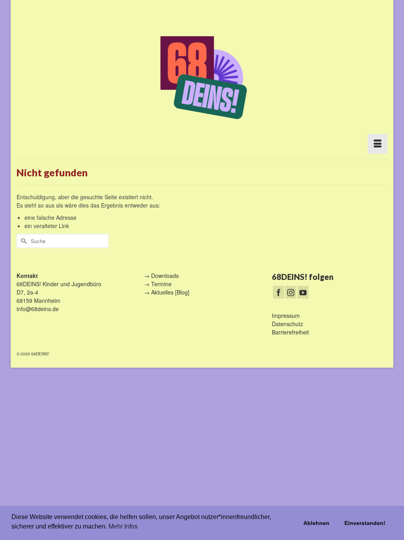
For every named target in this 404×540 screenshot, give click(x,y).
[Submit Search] (22, 241)
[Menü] (377, 144)
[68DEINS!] (202, 76)
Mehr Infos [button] (123, 526)
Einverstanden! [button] (364, 523)
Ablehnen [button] (316, 523)
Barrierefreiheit (290, 332)
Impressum (286, 315)
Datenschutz (287, 324)
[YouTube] (303, 292)
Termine (161, 284)
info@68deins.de (38, 309)
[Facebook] (278, 292)
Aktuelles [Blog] (170, 292)
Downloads (165, 275)
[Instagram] (290, 292)
